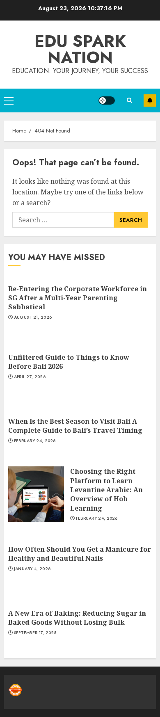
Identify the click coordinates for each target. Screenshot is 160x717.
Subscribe (150, 100)
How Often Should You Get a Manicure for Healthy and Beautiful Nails (79, 554)
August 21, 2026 (33, 317)
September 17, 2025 (35, 633)
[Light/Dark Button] (106, 100)
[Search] (129, 100)
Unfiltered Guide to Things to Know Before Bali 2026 (68, 362)
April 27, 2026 (30, 377)
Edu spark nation (80, 49)
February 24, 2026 (35, 441)
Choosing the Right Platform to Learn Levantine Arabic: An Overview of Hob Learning (106, 490)
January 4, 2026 (32, 569)
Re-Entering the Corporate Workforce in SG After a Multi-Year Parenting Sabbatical (77, 298)
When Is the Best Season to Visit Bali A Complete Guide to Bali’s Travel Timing (75, 426)
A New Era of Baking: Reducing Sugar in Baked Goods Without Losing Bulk (77, 618)
